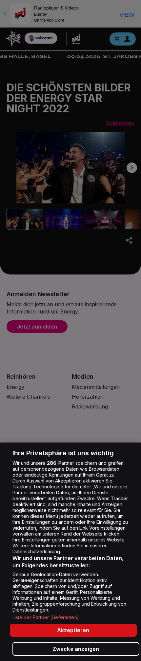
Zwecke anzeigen (75, 649)
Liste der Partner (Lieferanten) (45, 617)
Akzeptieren (73, 630)
